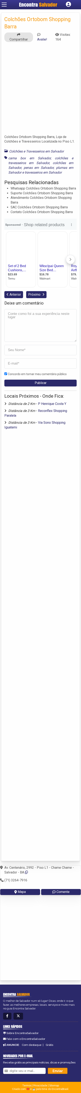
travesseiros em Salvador (43, 172)
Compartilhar (19, 39)
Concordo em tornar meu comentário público (37, 374)
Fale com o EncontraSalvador (25, 1038)
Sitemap (54, 1085)
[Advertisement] (40, 90)
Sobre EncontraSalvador (22, 1033)
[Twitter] (18, 1016)
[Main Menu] (4, 4)
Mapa (22, 892)
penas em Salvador (39, 168)
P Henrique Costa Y (52, 404)
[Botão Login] (68, 4)
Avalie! (42, 39)
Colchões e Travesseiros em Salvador (36, 151)
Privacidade (40, 1085)
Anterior (15, 294)
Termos (26, 1085)
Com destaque (32, 1044)
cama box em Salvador (29, 158)
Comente (63, 892)
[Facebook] (7, 1016)
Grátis (49, 1044)
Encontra (38, 4)
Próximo (34, 294)
